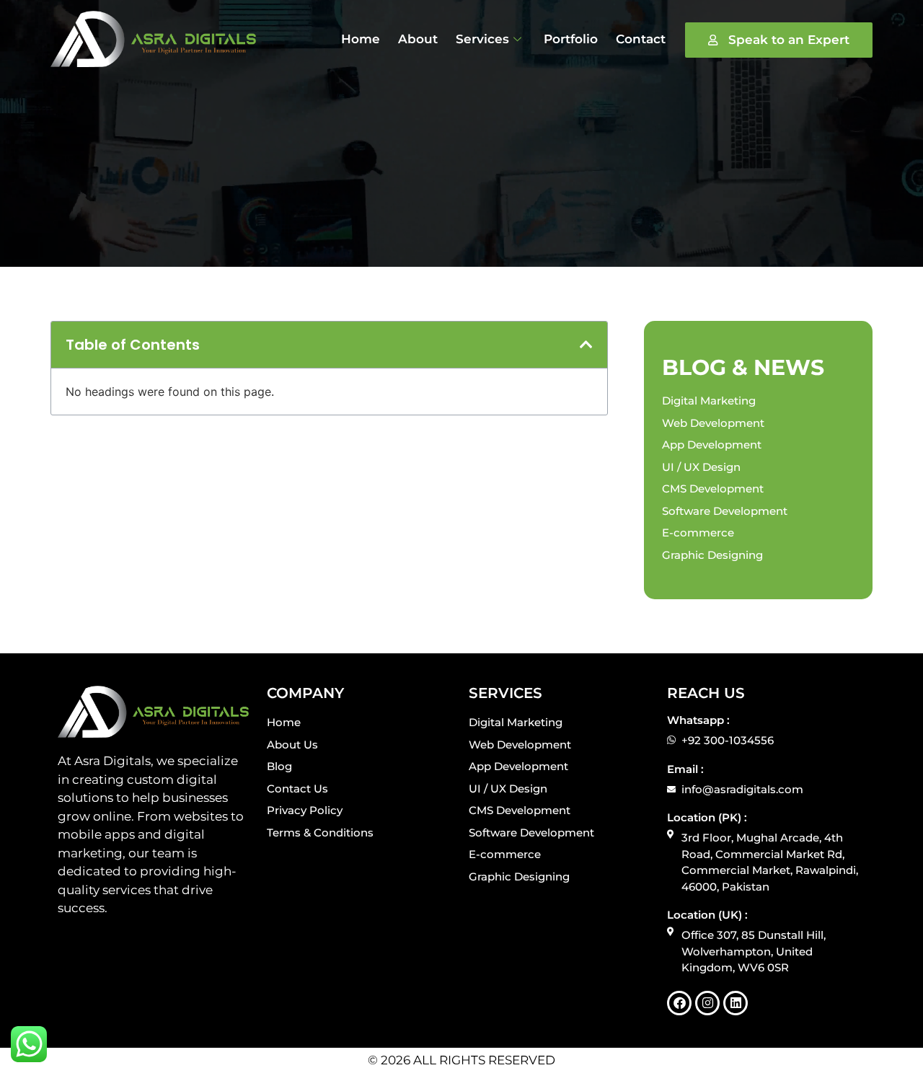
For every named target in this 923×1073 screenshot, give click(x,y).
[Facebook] (679, 1003)
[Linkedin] (735, 1003)
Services (482, 39)
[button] (586, 344)
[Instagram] (707, 1003)
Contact (641, 39)
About (418, 39)
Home (360, 39)
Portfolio (571, 39)
